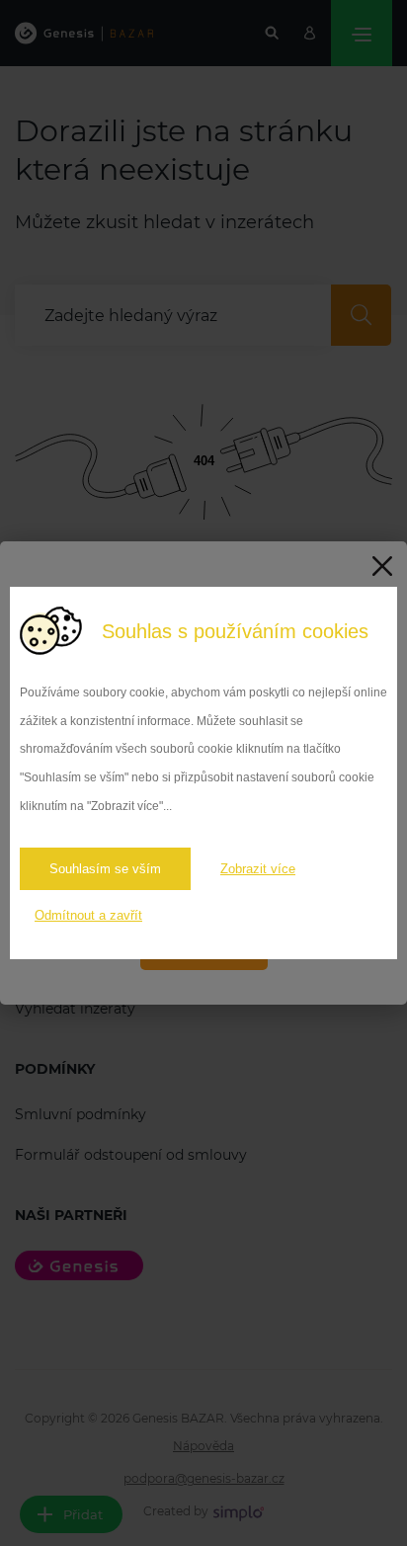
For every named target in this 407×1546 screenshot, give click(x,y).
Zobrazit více (257, 868)
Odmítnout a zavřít (88, 915)
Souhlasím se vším (105, 868)
